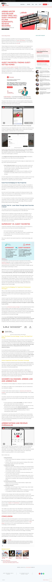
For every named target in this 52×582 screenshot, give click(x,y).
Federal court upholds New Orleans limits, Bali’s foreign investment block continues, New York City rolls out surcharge (45, 84)
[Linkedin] (2, 545)
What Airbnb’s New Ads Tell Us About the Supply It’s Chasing (45, 89)
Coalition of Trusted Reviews (13, 502)
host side (18, 43)
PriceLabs (45, 4)
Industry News (22, 4)
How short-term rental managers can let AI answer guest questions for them (45, 72)
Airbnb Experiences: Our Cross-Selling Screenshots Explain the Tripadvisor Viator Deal (45, 93)
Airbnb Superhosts (5, 263)
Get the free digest (43, 61)
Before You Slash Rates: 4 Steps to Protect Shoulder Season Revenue (45, 76)
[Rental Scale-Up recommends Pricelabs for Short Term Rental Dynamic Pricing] (18, 95)
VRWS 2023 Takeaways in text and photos (10, 561)
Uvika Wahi (3, 27)
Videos (33, 4)
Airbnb (8, 35)
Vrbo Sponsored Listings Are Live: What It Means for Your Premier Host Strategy (45, 80)
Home (3, 35)
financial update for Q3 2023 (12, 67)
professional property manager (13, 306)
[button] (48, 4)
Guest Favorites (7, 96)
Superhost (4, 262)
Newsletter (28, 4)
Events (36, 4)
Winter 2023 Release (21, 40)
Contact (40, 4)
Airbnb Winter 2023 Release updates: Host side (10, 562)
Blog (6, 35)
